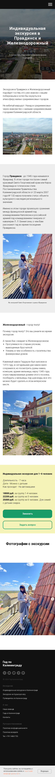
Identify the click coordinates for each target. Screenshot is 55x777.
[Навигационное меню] (50, 4)
